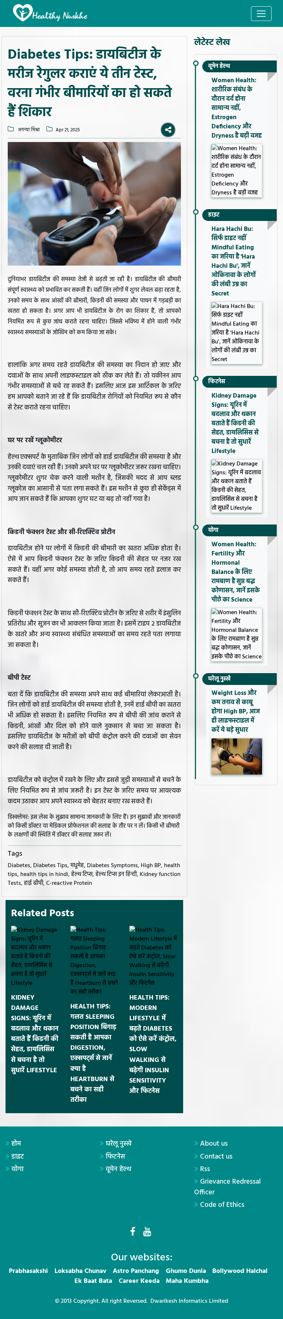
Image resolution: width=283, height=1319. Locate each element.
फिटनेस (216, 382)
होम (16, 1143)
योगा (213, 530)
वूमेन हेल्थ (219, 66)
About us (214, 1143)
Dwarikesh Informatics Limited (189, 1301)
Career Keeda (139, 1281)
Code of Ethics (222, 1205)
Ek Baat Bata (93, 1281)
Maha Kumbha (187, 1281)
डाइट (213, 215)
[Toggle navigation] (261, 13)
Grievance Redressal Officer (227, 1187)
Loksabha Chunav (80, 1271)
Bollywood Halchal (240, 1271)
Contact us (216, 1156)
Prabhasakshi (28, 1271)
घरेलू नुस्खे (219, 679)
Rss (205, 1169)
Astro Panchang (136, 1271)
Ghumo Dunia (186, 1271)
